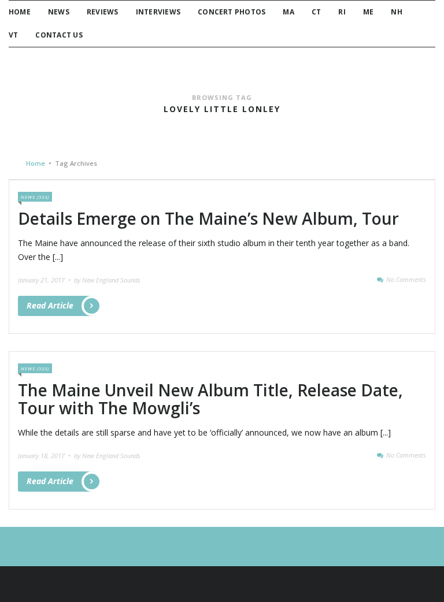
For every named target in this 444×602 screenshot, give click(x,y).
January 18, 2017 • (45, 455)
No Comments (406, 279)
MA (288, 12)
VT (13, 35)
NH (396, 12)
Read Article (50, 305)
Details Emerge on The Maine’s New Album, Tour (208, 218)
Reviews (103, 12)
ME (368, 12)
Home (20, 12)
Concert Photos (231, 12)
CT (316, 12)
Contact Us (58, 35)
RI (341, 12)
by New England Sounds (107, 280)
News (58, 12)
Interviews (158, 12)
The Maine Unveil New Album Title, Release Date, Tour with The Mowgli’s (210, 399)
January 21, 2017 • (45, 280)
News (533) (35, 197)
